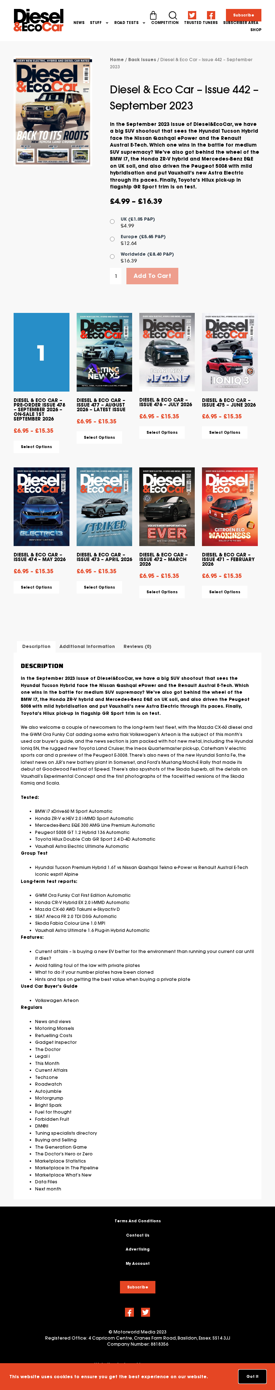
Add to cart (152, 275)
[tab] (36, 647)
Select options (36, 446)
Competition (165, 22)
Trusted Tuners (201, 22)
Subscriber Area (241, 22)
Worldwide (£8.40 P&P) (147, 254)
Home (117, 59)
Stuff (96, 22)
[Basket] (153, 15)
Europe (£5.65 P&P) (143, 236)
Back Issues (142, 59)
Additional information (87, 646)
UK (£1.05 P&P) (138, 219)
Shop (255, 30)
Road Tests (126, 22)
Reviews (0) (137, 646)
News (79, 22)
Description (36, 646)
